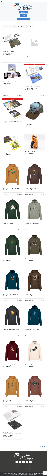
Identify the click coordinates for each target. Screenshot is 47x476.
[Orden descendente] (15, 26)
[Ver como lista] (33, 26)
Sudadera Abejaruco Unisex (11, 188)
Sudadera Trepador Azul (10, 365)
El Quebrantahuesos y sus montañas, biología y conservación (32, 88)
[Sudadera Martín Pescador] (12, 280)
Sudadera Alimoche (8, 223)
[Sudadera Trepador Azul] (12, 351)
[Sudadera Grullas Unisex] (34, 209)
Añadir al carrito (6, 60)
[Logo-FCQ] (23, 3)
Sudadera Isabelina (8, 259)
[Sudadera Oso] (34, 280)
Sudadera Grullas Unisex (32, 223)
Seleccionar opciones (7, 194)
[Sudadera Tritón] (12, 386)
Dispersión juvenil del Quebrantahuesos (9, 52)
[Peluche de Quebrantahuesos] (34, 142)
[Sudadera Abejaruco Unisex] (12, 174)
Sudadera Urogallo (30, 400)
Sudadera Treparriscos (31, 365)
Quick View (20, 60)
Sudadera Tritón (7, 400)
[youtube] (23, 462)
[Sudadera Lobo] (34, 245)
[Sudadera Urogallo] (34, 386)
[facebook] (16, 462)
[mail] (30, 462)
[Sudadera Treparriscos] (34, 351)
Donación (28, 55)
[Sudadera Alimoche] (12, 209)
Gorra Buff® (28, 124)
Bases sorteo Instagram (22, 474)
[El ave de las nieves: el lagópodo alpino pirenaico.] (12, 72)
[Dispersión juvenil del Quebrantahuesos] (12, 41)
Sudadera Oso (29, 294)
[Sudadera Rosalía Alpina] (34, 315)
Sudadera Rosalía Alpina (32, 329)
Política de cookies (40, 473)
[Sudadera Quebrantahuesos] (12, 315)
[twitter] (20, 462)
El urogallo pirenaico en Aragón (12, 121)
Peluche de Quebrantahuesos (33, 152)
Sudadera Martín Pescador (10, 294)
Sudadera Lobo (29, 259)
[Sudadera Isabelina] (12, 245)
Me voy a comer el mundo (10, 153)
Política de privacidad (33, 473)
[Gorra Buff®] (34, 110)
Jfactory (34, 474)
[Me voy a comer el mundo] (12, 142)
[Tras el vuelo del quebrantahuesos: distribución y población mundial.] (12, 419)
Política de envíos (14, 474)
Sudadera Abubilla (30, 188)
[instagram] (27, 462)
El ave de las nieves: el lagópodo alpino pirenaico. (12, 82)
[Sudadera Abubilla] (34, 174)
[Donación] (34, 42)
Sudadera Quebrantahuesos (11, 329)
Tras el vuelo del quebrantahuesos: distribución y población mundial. (12, 434)
